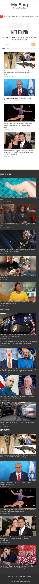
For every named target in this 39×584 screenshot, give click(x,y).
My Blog (19, 4)
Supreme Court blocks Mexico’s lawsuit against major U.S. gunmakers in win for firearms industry (18, 342)
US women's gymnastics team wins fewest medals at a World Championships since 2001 (18, 125)
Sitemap (28, 576)
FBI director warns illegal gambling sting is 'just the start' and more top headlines (18, 335)
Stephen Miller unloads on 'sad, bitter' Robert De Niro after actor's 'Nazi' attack (17, 397)
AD (16, 576)
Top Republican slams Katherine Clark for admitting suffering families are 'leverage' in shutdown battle (18, 370)
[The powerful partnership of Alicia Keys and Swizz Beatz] (18, 213)
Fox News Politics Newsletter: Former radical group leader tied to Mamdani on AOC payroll (18, 567)
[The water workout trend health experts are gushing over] (18, 187)
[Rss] (19, 579)
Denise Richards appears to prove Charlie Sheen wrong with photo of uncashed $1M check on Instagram (18, 152)
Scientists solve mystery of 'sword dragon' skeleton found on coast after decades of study (18, 72)
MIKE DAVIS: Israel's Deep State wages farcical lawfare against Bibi (17, 99)
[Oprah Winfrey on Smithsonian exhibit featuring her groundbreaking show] (18, 291)
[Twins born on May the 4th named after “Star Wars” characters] (18, 265)
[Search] (33, 44)
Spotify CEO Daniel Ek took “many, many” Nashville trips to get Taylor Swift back (18, 250)
